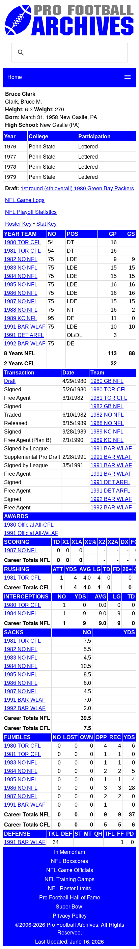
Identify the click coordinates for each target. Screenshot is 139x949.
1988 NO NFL (20, 310)
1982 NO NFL (20, 259)
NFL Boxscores (69, 861)
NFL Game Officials (69, 870)
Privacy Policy (70, 915)
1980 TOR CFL (22, 242)
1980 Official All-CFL (29, 525)
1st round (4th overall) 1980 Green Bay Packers (77, 188)
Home (14, 77)
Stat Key (46, 223)
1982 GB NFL (106, 406)
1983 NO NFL (20, 268)
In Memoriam (69, 852)
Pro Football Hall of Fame (69, 897)
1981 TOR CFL (22, 251)
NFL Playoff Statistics (31, 212)
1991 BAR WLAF (25, 327)
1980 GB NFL (106, 381)
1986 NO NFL (20, 293)
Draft (10, 381)
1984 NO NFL (20, 276)
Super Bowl (70, 906)
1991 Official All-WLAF (31, 533)
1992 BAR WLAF (25, 343)
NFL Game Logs (25, 200)
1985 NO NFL (20, 284)
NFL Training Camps (69, 879)
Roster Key (18, 223)
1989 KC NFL (20, 318)
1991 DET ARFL (24, 335)
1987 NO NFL (20, 301)
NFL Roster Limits (69, 888)
